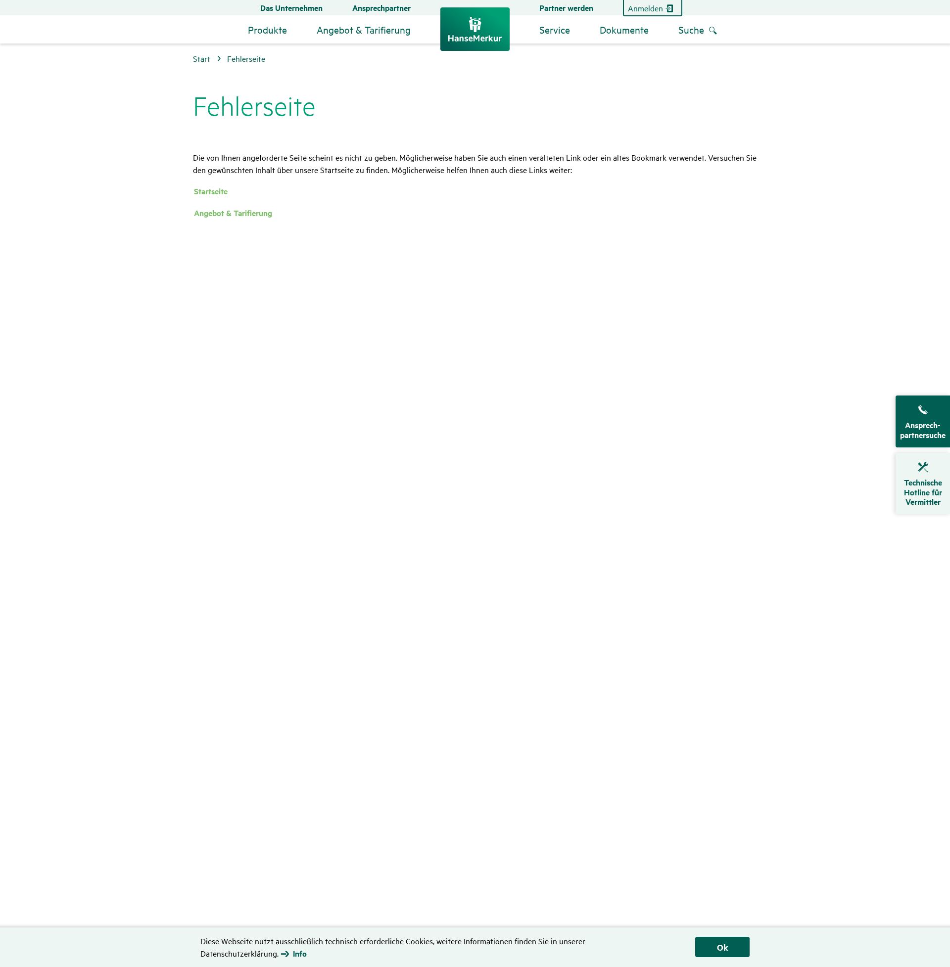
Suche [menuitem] (691, 29)
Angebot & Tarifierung (233, 213)
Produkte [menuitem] (267, 29)
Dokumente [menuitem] (624, 29)
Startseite (211, 191)
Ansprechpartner (381, 7)
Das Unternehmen (291, 7)
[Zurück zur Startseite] (475, 29)
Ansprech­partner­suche (923, 429)
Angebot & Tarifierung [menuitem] (364, 29)
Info (300, 953)
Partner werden (566, 7)
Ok (722, 947)
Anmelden (645, 7)
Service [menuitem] (554, 29)
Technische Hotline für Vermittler (923, 492)
